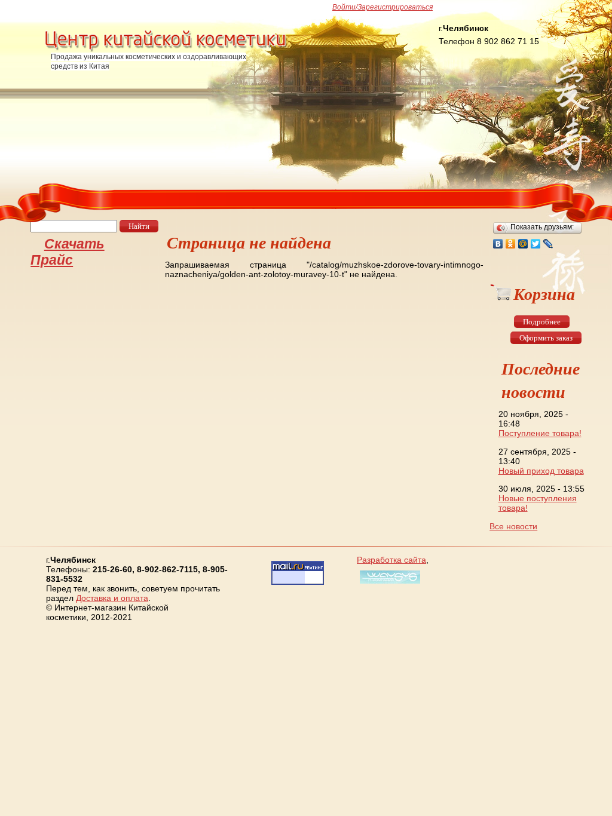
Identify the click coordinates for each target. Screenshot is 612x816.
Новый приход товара (541, 471)
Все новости (513, 526)
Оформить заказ (546, 337)
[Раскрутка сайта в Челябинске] (388, 583)
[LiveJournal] (548, 243)
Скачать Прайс (67, 252)
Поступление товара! (540, 433)
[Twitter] (536, 243)
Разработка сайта (391, 560)
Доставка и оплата (112, 598)
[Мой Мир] (523, 243)
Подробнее (542, 321)
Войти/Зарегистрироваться (382, 7)
